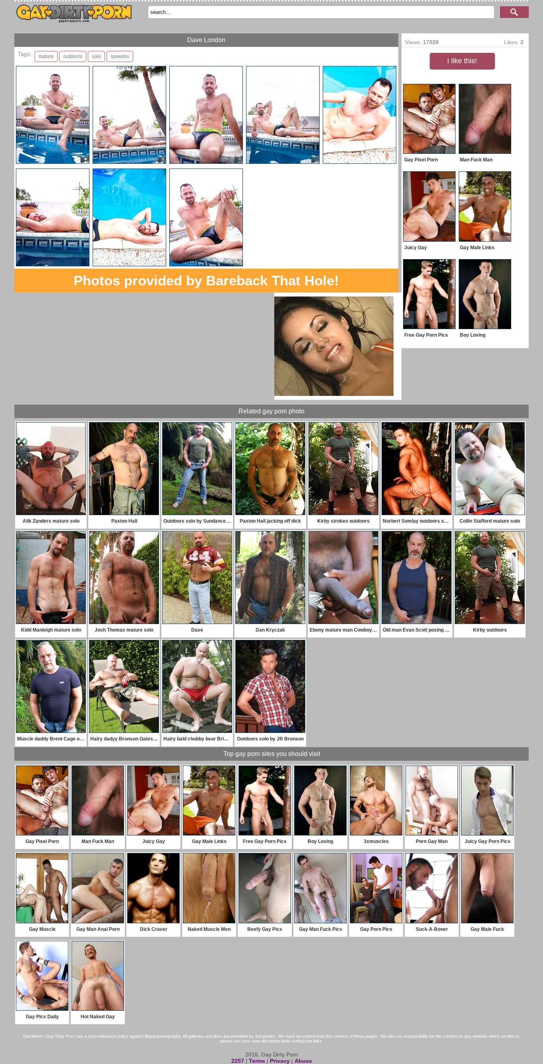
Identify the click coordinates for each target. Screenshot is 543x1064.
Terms (257, 1061)
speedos (120, 56)
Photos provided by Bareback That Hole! (206, 280)
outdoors (72, 56)
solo (96, 56)
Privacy (280, 1061)
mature (46, 56)
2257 (237, 1061)
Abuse (303, 1061)
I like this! (462, 61)
